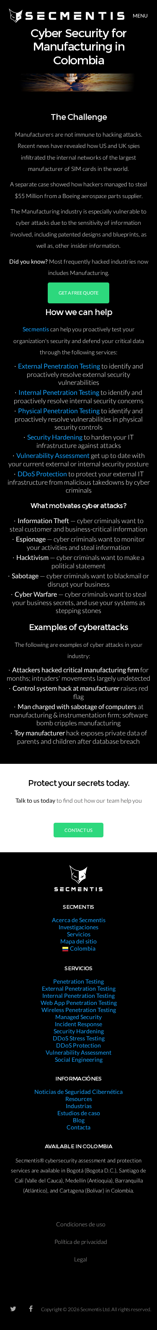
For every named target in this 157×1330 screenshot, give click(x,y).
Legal (80, 1259)
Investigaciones (78, 927)
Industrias (79, 1105)
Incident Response (78, 1023)
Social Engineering (79, 1059)
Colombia (82, 948)
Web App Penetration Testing (79, 1002)
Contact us (78, 830)
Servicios (78, 934)
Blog (79, 1120)
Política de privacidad (80, 1241)
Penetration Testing (78, 981)
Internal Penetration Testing (59, 392)
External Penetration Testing (59, 366)
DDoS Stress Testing (79, 1038)
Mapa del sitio (78, 941)
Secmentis (36, 329)
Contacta (78, 1127)
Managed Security (78, 1016)
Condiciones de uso (81, 1224)
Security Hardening (55, 437)
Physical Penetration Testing (59, 411)
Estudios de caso (78, 1112)
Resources (78, 1098)
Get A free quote (78, 292)
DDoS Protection (43, 474)
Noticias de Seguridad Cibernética (78, 1091)
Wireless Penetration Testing (78, 1009)
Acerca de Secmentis (79, 919)
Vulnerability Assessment (53, 455)
